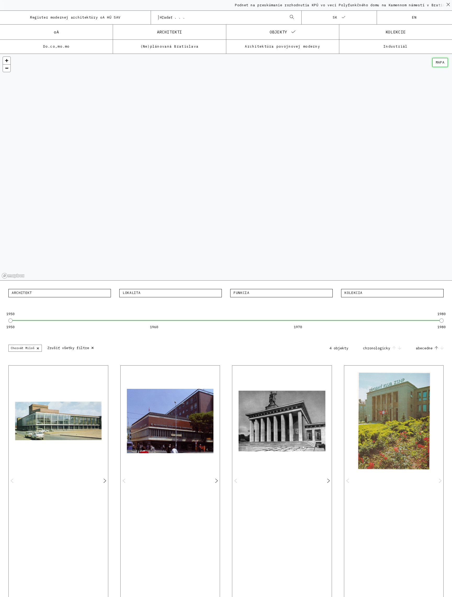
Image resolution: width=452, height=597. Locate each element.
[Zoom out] (6, 68)
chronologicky (377, 348)
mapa (440, 62)
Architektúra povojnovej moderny (282, 46)
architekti (169, 32)
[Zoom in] (6, 60)
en (414, 17)
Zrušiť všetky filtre (70, 347)
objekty (278, 32)
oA (56, 32)
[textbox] (60, 292)
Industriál (395, 46)
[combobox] (221, 17)
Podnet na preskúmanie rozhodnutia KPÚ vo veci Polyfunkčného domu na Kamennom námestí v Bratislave (333, 5)
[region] (226, 167)
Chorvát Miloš (25, 348)
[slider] (10, 321)
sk (335, 17)
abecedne (425, 348)
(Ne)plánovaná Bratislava (169, 46)
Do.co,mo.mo (56, 46)
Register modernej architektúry (75, 17)
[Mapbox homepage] (13, 276)
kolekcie (396, 32)
